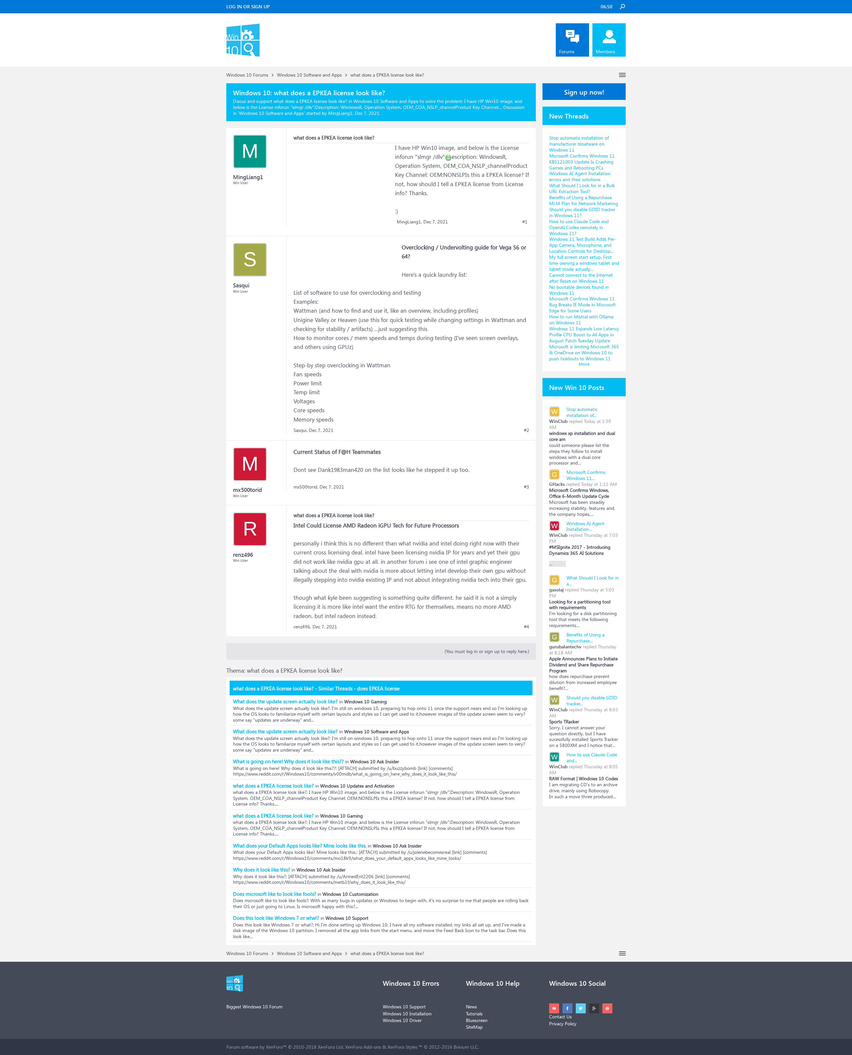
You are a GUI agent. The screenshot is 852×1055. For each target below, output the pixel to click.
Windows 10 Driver (402, 1020)
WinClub (558, 421)
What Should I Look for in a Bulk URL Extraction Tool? (582, 188)
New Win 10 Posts (576, 387)
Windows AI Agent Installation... (585, 526)
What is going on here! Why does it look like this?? (288, 761)
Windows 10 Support (404, 1006)
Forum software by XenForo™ (285, 1047)
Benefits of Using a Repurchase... (585, 637)
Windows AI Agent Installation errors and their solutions (580, 176)
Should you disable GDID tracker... (591, 700)
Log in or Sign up (248, 6)
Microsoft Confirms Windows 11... (585, 475)
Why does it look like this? (261, 869)
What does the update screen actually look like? (285, 701)
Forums (566, 51)
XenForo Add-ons (363, 1047)
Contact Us (560, 1016)
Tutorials (474, 1013)
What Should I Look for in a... (592, 580)
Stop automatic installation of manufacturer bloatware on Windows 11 (579, 144)
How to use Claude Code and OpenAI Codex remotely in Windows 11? (579, 227)
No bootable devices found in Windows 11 (579, 290)
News (471, 1006)
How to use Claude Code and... (591, 757)
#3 (526, 487)
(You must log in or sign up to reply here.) (487, 651)
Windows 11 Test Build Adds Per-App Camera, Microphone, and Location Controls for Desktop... (582, 245)
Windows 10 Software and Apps (271, 113)
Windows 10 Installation (407, 1013)
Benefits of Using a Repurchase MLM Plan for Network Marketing (583, 200)
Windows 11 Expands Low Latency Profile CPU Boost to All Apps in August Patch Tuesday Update (584, 334)
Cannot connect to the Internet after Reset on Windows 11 (581, 278)
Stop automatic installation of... (581, 412)
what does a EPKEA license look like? (273, 785)
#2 (526, 430)
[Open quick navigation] (622, 75)
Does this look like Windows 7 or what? (276, 917)
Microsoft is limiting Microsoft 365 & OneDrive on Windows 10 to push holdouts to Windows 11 (584, 352)
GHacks (557, 484)
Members (605, 51)
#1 (525, 222)
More (584, 364)
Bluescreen (477, 1020)
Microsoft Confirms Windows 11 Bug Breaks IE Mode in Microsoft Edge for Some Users (582, 304)
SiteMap (474, 1027)
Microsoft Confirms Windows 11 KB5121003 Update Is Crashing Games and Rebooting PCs (582, 162)
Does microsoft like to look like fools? (274, 893)
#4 (526, 627)
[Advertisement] (343, 184)
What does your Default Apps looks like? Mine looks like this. (299, 845)
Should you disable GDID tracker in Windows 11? (582, 212)
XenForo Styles (402, 1047)
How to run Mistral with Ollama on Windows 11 (581, 319)
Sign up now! (584, 91)
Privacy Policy (562, 1023)
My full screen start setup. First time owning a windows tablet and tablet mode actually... (584, 263)
